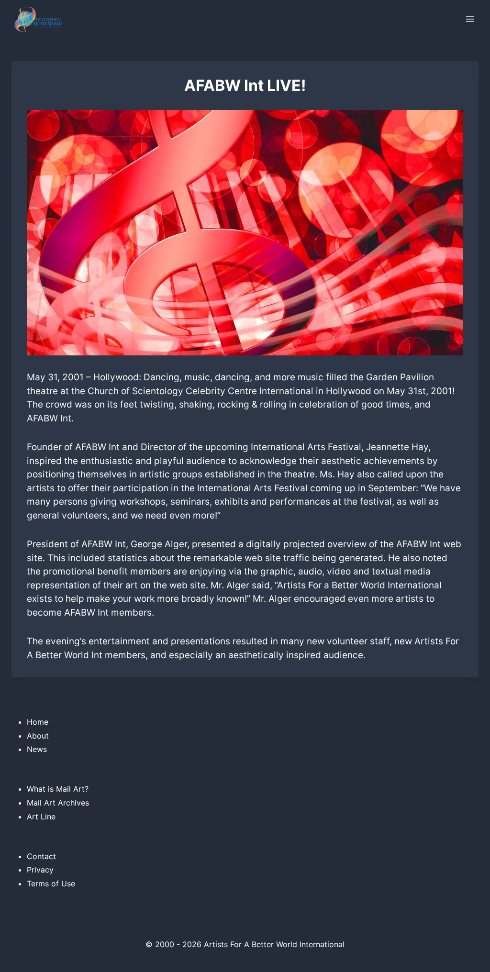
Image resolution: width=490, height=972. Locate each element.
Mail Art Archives (58, 802)
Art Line (41, 816)
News (37, 749)
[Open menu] (470, 18)
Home (37, 722)
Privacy (40, 869)
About (38, 735)
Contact (41, 856)
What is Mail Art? (58, 789)
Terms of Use (51, 883)
